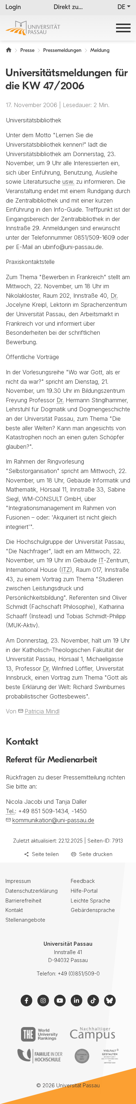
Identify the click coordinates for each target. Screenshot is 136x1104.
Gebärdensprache (93, 910)
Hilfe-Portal (84, 891)
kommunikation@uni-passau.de (53, 820)
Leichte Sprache (90, 900)
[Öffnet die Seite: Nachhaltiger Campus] (92, 1034)
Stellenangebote (25, 920)
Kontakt (14, 910)
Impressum (18, 881)
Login (13, 7)
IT (101, 560)
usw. (68, 181)
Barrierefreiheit (23, 900)
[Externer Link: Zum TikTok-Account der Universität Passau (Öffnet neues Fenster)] (93, 1000)
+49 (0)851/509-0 (79, 973)
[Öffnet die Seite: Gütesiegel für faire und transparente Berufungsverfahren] (82, 1056)
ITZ (65, 569)
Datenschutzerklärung (31, 891)
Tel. (10, 811)
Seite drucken (95, 854)
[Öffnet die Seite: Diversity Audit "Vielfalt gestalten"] (110, 1056)
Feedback (83, 881)
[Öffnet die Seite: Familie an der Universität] (39, 1056)
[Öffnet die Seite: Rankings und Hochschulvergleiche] (39, 1034)
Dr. (114, 295)
